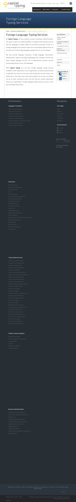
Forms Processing (12, 189)
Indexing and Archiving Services (16, 424)
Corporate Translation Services (16, 118)
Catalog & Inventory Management (16, 412)
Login (57, 3)
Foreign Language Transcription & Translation (19, 120)
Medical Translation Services (15, 113)
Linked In (64, 78)
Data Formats (11, 208)
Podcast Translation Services (15, 109)
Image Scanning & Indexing (15, 213)
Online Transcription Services (15, 309)
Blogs (58, 65)
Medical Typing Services (14, 428)
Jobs (54, 3)
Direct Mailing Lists (13, 215)
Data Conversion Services (14, 219)
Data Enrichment (12, 224)
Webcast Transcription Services (16, 323)
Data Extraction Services (14, 206)
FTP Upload (60, 118)
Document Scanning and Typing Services (18, 414)
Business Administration (18, 31)
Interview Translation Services (15, 123)
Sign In (63, 491)
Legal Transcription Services (15, 265)
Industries (55, 9)
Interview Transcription (14, 270)
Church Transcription (13, 291)
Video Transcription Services (15, 321)
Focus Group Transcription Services (17, 272)
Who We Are (37, 9)
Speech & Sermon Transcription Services (18, 274)
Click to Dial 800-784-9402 (39, 3)
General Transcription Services (16, 298)
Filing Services (11, 417)
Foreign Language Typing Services (37, 31)
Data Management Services (15, 199)
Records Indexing (12, 433)
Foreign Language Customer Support (17, 339)
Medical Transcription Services (16, 260)
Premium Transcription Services (16, 314)
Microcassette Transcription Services (17, 307)
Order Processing (12, 194)
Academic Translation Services (16, 116)
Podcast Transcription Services (16, 312)
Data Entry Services (62, 53)
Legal (12, 497)
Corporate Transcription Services (16, 263)
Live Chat (10, 343)
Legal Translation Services (14, 111)
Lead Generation (12, 341)
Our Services (61, 34)
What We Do (46, 9)
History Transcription (13, 300)
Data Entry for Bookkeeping (15, 187)
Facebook (64, 73)
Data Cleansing (12, 222)
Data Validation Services (14, 201)
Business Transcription (14, 288)
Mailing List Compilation (14, 346)
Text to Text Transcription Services (16, 316)
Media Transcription (13, 302)
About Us (59, 62)
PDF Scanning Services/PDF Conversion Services (20, 217)
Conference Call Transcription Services (18, 293)
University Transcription (14, 319)
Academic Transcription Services (16, 267)
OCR (9, 192)
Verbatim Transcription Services (16, 277)
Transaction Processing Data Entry (16, 196)
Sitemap (8, 497)
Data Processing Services (14, 226)
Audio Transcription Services (15, 286)
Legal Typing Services (13, 426)
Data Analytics (11, 229)
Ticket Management (13, 348)
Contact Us (49, 3)
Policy (20, 497)
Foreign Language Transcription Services (18, 284)
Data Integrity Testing (13, 210)
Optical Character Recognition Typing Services (19, 431)
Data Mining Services (13, 203)
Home (7, 31)
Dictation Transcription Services (16, 295)
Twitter (64, 76)
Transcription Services (63, 46)
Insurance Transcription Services (16, 281)
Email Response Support (14, 336)
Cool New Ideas (65, 9)
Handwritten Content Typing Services (17, 421)
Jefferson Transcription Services (16, 279)
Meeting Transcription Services (16, 305)
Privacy (16, 497)
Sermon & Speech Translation (15, 125)
